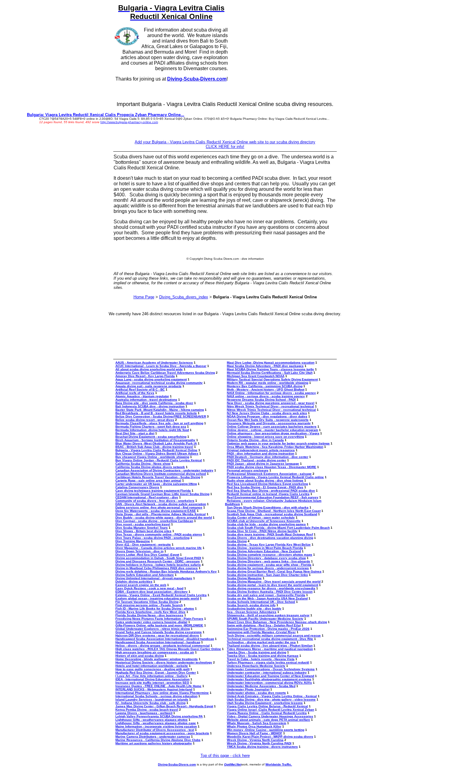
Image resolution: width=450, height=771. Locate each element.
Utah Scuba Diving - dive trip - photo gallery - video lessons (271, 699)
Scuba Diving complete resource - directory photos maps (269, 554)
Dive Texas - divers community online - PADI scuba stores (158, 534)
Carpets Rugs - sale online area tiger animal (148, 480)
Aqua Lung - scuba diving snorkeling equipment (151, 379)
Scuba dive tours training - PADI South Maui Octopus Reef (270, 534)
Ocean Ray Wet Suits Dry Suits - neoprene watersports (268, 419)
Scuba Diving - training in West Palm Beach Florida (265, 548)
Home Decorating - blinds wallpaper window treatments (156, 659)
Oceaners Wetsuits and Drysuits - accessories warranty (269, 423)
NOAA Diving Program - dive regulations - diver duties (267, 416)
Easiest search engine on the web (140, 585)
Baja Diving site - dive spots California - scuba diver (154, 403)
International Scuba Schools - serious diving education (156, 696)
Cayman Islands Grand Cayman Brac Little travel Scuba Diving (162, 494)
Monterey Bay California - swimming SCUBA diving (264, 386)
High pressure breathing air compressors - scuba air (154, 652)
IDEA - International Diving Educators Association (152, 679)
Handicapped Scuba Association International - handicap (157, 642)
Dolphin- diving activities (133, 581)
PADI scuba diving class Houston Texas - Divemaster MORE (271, 467)
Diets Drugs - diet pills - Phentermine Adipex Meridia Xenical (160, 514)
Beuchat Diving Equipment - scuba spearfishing (150, 436)
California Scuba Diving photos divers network (150, 467)
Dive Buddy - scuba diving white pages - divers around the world (163, 517)
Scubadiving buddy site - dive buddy (254, 608)
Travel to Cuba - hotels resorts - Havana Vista (260, 659)
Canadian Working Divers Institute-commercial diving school (160, 473)
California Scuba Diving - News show (143, 463)
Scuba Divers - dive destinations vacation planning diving (270, 537)
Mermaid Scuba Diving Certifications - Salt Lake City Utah (270, 372)
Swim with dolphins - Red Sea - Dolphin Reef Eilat (264, 625)
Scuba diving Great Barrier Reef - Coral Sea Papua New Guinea (274, 571)
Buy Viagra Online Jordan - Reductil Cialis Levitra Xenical (158, 460)
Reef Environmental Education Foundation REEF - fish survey (272, 497)
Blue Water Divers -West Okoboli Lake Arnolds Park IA (156, 443)
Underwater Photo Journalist (248, 689)
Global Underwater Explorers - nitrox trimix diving (152, 628)
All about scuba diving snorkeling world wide (149, 369)
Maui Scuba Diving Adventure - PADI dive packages (265, 366)
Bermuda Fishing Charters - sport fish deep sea (150, 426)
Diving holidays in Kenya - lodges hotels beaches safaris (158, 564)
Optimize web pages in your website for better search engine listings (278, 443)
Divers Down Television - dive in (139, 551)
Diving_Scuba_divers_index (183, 297)
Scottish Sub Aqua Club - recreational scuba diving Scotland (272, 514)
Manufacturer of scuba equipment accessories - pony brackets (162, 733)
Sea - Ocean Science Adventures (251, 612)
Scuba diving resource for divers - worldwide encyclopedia (271, 588)
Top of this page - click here (225, 755)
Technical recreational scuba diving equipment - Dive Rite (270, 639)
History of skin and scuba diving (139, 655)
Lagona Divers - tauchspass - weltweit (143, 713)
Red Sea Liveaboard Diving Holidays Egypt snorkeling (267, 484)
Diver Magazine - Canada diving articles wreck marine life (158, 548)
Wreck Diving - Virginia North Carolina (255, 740)
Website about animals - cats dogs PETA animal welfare (268, 719)
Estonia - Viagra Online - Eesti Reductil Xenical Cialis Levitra (161, 595)
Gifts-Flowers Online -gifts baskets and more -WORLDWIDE (159, 625)
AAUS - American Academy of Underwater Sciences (154, 362)
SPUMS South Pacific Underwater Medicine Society (265, 618)
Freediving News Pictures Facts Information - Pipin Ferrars (159, 618)
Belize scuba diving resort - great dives (144, 419)
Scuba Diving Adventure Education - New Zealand (264, 551)
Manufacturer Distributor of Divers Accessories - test (154, 729)
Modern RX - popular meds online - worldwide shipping (267, 382)
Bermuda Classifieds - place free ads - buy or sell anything (159, 423)
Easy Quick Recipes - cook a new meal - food (149, 588)
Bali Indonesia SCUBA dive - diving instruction (150, 406)
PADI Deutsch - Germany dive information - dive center (267, 457)
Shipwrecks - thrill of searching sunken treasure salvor (268, 615)
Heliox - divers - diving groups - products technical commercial (162, 645)
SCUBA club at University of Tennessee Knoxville (264, 521)
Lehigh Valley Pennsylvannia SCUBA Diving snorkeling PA (159, 716)
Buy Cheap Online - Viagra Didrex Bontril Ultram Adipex (156, 453)
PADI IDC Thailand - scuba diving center (256, 460)
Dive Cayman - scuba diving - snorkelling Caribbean (154, 521)
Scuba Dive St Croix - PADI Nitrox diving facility (262, 531)
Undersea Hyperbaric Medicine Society (256, 665)
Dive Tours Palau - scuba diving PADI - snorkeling (152, 537)
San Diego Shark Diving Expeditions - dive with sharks (268, 507)
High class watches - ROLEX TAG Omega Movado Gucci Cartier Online (168, 649)
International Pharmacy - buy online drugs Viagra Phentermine (162, 692)
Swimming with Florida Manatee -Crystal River (261, 632)
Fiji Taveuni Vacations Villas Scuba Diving (146, 601)
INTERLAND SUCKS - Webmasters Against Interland (153, 689)
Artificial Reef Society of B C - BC (140, 389)
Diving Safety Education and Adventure (144, 574)
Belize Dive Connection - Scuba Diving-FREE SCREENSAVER (160, 416)
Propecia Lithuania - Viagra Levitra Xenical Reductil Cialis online (275, 477)
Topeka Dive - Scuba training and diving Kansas (262, 655)
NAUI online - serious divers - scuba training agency (266, 396)
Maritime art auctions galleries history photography (153, 743)
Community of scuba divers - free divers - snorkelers (154, 500)
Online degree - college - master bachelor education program (272, 430)
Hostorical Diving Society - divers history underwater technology (163, 662)
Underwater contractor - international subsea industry (267, 672)
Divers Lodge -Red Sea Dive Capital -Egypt (147, 554)
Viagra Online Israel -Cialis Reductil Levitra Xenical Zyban (270, 709)
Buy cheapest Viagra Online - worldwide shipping (152, 457)
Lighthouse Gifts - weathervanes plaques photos (151, 719)
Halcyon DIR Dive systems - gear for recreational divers (157, 635)
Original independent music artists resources (261, 450)
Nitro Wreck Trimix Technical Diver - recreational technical (270, 406)
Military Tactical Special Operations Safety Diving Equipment (272, 379)
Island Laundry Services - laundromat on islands (151, 699)
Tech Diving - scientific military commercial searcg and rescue (274, 635)
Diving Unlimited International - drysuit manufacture (153, 578)
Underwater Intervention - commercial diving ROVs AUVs (269, 682)
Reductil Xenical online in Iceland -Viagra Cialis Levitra (268, 494)
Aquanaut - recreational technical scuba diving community (159, 382)
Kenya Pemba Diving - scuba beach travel (146, 709)
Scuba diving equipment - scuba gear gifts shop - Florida (269, 564)
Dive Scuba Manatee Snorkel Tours (141, 527)
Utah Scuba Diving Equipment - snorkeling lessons (265, 703)
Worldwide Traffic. (278, 764)
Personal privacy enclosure (247, 470)
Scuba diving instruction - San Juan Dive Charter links (267, 574)
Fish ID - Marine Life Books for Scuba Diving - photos (154, 608)
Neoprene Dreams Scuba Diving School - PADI (261, 399)
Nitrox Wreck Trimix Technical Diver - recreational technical (271, 409)
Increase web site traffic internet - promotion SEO (152, 682)
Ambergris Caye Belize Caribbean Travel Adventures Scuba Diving (165, 372)
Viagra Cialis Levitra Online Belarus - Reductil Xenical (267, 706)
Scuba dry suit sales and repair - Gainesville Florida (266, 595)
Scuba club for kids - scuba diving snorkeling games (266, 524)
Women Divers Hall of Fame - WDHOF (254, 733)
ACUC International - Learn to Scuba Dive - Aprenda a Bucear (160, 366)
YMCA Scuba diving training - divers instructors (262, 746)
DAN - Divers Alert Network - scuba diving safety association (160, 504)
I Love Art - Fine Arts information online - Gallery (151, 676)
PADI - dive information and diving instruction (260, 453)
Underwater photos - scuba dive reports (256, 692)
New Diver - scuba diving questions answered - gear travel (270, 403)
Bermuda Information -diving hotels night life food (152, 430)
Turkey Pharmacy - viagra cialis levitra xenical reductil (268, 662)
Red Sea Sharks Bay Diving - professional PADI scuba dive (271, 490)
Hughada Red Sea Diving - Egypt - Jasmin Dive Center (155, 672)
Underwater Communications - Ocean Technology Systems (271, 669)
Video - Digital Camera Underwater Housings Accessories (270, 716)
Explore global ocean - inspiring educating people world (157, 598)
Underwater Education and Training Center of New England (270, 676)
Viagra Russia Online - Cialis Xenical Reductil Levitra (267, 713)
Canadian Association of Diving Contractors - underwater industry (164, 470)
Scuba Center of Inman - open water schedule (261, 517)
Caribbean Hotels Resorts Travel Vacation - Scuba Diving (157, 477)
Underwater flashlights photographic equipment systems (269, 679)
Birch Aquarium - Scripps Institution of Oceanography (155, 440)
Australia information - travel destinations (146, 399)
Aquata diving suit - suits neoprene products (148, 386)
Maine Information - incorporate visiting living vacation (156, 726)
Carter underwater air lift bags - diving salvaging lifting (156, 484)
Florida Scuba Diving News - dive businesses (149, 615)
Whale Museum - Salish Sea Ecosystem (256, 723)
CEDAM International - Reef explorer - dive (146, 497)
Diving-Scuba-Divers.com (197, 78)
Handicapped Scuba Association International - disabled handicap (164, 639)
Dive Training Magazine (132, 541)
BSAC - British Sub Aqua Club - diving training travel (154, 446)
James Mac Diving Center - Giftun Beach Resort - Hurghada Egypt (164, 706)
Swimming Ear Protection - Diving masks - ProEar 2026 (268, 628)
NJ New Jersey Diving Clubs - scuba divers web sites (267, 413)
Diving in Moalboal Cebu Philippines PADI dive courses (156, 568)
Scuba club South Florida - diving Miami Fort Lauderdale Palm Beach (278, 527)
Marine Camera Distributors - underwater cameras (152, 736)
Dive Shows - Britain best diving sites (143, 531)
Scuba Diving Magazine (244, 578)
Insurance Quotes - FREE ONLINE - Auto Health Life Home (158, 686)
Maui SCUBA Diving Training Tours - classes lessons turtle (270, 369)
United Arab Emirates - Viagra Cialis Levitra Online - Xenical (272, 696)
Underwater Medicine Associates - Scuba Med (261, 686)
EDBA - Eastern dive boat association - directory (151, 591)
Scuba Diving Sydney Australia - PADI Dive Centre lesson (270, 591)
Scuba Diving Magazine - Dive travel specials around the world (274, 581)
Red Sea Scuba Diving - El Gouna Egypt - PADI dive (265, 487)
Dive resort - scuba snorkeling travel (142, 524)
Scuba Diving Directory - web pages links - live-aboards (268, 561)
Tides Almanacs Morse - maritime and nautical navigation (270, 649)
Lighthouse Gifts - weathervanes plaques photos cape (155, 723)
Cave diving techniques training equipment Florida (153, 490)
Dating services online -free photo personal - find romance (158, 507)
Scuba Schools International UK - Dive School (261, 601)
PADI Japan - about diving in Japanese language (263, 463)
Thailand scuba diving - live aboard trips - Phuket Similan (270, 645)
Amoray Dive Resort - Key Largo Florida (145, 376)
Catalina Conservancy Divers (137, 487)
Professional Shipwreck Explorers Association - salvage (269, 473)
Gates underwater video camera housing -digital (151, 622)
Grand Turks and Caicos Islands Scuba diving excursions (158, 632)
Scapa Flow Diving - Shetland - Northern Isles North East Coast (274, 510)
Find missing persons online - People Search (149, 605)
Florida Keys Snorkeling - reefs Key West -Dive (150, 612)
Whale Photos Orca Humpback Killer (254, 726)
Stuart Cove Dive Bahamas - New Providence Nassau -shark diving (277, 622)
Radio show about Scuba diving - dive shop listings (265, 480)
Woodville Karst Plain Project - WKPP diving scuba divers (270, 736)
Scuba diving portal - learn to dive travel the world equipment (272, 585)
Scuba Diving (237, 541)
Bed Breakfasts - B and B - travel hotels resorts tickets (156, 413)
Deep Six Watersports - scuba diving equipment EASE (155, 510)
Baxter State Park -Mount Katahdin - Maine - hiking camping (159, 409)
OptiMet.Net (232, 764)
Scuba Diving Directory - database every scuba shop (266, 558)
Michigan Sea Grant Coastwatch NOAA (255, 376)
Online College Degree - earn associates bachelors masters (272, 426)
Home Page (143, 297)
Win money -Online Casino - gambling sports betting (265, 729)
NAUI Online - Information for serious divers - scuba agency (271, 393)
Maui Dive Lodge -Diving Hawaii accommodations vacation (270, 362)
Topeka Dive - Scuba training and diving (256, 652)
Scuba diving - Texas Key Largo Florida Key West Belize (269, 544)
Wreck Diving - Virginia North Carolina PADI (259, 743)
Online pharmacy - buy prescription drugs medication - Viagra (273, 433)
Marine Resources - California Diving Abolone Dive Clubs (158, 740)
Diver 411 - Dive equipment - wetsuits (143, 544)
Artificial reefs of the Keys (134, 393)
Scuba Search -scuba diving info (251, 605)
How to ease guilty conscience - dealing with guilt (152, 669)
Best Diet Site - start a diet (134, 433)
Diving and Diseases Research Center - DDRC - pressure (157, 561)
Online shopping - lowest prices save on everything (265, 436)
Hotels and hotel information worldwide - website (151, 665)
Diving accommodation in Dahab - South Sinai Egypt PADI (158, 558)
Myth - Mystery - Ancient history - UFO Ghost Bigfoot (265, 389)
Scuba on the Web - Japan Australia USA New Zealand (267, 598)
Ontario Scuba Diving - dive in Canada (255, 440)
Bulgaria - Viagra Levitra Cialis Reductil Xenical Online (156, 450)
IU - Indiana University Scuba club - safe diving (150, 703)
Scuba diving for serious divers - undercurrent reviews (268, 568)
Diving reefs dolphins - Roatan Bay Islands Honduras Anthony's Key (166, 571)
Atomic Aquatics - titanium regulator (142, 396)
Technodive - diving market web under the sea (261, 642)
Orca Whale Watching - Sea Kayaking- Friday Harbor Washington (275, 446)
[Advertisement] (282, 46)
